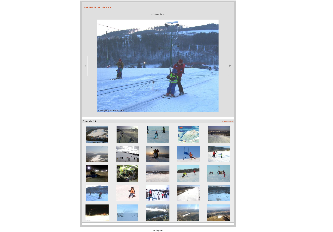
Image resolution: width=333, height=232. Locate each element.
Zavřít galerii (158, 230)
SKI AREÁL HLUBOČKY (97, 7)
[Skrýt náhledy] (227, 121)
